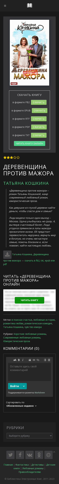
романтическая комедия (38, 323)
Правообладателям (30, 471)
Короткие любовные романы (30, 333)
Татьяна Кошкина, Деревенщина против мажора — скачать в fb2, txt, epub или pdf (29, 259)
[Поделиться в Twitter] (10, 455)
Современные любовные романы (21, 337)
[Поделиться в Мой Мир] (48, 455)
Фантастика (22, 464)
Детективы (37, 464)
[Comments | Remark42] (29, 383)
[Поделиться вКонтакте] (29, 455)
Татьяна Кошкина (26, 183)
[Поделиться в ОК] (39, 455)
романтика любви (13, 323)
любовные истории (44, 319)
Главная (8, 464)
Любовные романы (32, 468)
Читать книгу (29, 300)
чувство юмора (33, 327)
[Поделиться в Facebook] (20, 455)
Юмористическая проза (16, 341)
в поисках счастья (22, 319)
